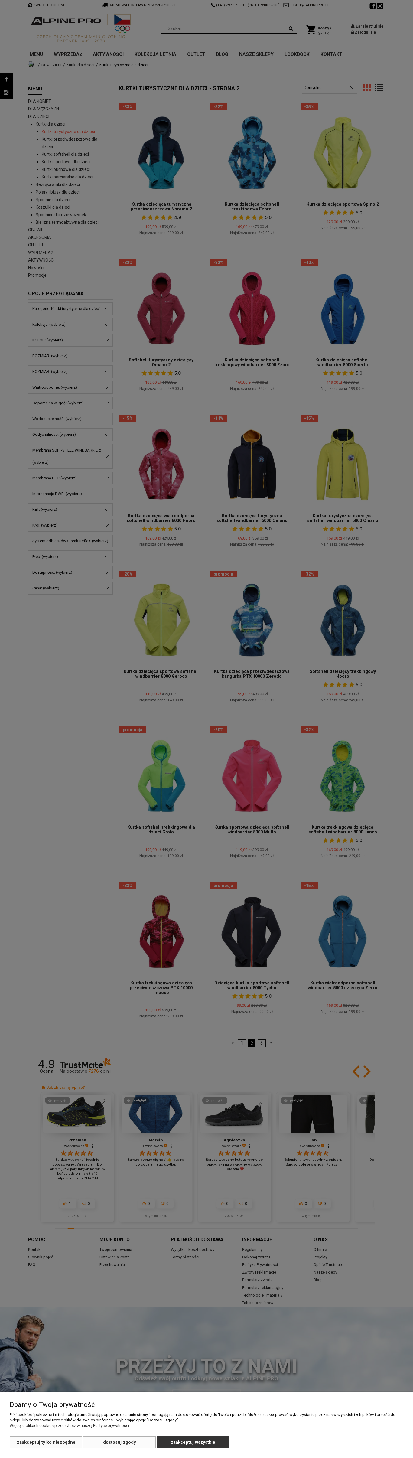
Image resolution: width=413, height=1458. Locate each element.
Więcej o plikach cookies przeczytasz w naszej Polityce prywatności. (70, 1425)
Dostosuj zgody (119, 1442)
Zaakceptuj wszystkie (193, 1442)
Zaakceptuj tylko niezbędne (46, 1442)
